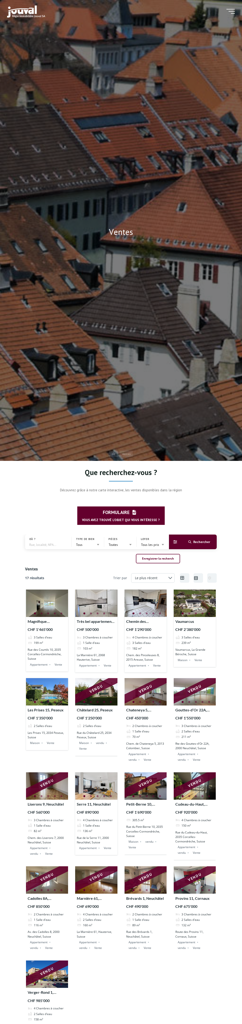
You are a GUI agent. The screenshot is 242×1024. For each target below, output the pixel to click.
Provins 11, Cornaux (193, 898)
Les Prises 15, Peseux (46, 710)
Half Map (212, 578)
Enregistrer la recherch (158, 559)
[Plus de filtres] (175, 542)
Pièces (113, 539)
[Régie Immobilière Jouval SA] (26, 11)
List (198, 578)
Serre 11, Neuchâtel (94, 804)
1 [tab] (35, 613)
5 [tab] (61, 613)
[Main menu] (230, 11)
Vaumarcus (185, 621)
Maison (183, 660)
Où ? (32, 539)
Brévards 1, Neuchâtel (145, 898)
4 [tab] (55, 613)
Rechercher (202, 542)
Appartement (39, 665)
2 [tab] (42, 613)
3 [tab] (48, 613)
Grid (185, 578)
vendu (100, 743)
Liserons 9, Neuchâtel (46, 804)
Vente (58, 665)
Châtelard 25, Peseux (95, 710)
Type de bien (85, 539)
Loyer (145, 539)
